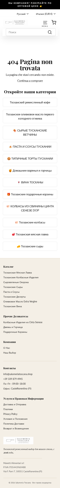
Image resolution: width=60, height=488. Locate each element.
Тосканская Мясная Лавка (17, 272)
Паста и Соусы (11, 291)
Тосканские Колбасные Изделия (20, 277)
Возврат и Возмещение (16, 428)
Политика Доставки (13, 423)
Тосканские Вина (12, 306)
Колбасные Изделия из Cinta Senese (22, 322)
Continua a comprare (30, 80)
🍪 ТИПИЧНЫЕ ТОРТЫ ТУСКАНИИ (30, 158)
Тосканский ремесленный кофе (30, 102)
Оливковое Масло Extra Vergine (20, 301)
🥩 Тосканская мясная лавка (30, 234)
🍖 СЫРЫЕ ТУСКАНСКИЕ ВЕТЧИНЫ (30, 132)
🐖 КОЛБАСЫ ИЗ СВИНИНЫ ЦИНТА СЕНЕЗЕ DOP (30, 208)
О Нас (6, 347)
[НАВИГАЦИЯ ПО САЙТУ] (45, 22)
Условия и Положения (15, 418)
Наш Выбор (9, 352)
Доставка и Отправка (14, 404)
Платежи (8, 409)
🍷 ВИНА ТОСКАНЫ (30, 182)
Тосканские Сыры (13, 287)
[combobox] (31, 32)
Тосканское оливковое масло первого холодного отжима (30, 116)
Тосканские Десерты (14, 296)
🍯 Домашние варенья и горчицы (30, 170)
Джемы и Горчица (13, 327)
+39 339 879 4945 (13, 378)
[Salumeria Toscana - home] (18, 440)
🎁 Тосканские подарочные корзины (30, 194)
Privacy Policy (10, 414)
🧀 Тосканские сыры (30, 246)
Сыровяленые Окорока (16, 282)
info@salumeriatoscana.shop (17, 374)
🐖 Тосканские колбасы (30, 222)
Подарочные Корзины (15, 331)
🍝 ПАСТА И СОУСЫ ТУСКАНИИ (30, 146)
